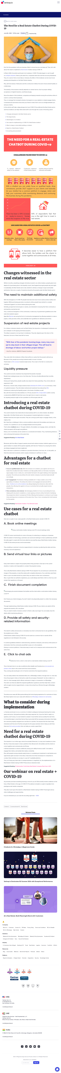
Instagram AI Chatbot (8, 939)
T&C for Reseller (50, 927)
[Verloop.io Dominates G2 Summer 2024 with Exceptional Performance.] (30, 865)
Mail (60, 439)
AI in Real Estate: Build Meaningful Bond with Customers (23, 916)
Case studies (9, 951)
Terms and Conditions (40, 927)
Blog (4, 951)
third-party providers (14, 726)
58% (47, 388)
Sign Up (36, 1062)
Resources (5, 949)
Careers (22, 930)
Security (37, 958)
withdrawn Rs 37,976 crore (37, 385)
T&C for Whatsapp (7, 930)
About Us (5, 927)
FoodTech (49, 945)
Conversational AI (15, 806)
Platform (4, 955)
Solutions (5, 933)
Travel (26, 945)
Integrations (30, 958)
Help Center (16, 930)
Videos (42, 951)
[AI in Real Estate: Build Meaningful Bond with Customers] (30, 899)
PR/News (24, 927)
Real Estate (24, 69)
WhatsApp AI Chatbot (23, 936)
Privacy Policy (30, 927)
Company (5, 925)
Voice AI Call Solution (24, 939)
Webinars (16, 951)
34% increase (15, 361)
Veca (16, 939)
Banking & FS (20, 945)
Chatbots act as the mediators (18, 484)
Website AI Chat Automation (10, 936)
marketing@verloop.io (7, 1006)
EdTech (55, 945)
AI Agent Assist (17, 958)
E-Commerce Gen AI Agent (9, 945)
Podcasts (33, 951)
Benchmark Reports (24, 951)
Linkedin (60, 431)
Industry (4, 942)
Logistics (38, 945)
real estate (24, 806)
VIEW (37, 795)
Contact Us (17, 927)
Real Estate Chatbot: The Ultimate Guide (26, 503)
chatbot (23, 33)
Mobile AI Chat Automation (36, 936)
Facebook (60, 436)
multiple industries (11, 75)
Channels (24, 958)
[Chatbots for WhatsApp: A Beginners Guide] (30, 830)
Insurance (43, 945)
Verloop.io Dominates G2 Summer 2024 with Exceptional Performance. (28, 881)
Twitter (60, 434)
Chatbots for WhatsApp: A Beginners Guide (19, 847)
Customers (11, 927)
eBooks (38, 951)
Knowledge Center (44, 958)
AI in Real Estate (19, 437)
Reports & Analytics (7, 958)
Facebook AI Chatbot (49, 936)
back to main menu (11, 21)
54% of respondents (41, 392)
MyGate (11, 316)
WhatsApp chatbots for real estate (41, 696)
